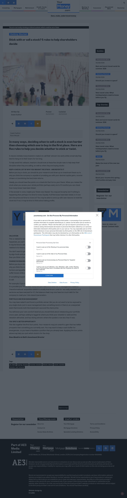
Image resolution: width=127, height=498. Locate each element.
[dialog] (63, 249)
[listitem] (63, 243)
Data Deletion (52, 282)
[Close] (98, 216)
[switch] (88, 247)
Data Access (63, 282)
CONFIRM (49, 275)
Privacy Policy (74, 282)
